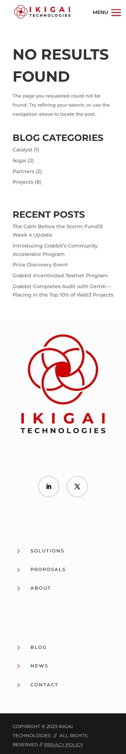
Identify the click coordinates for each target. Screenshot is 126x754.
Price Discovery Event (40, 264)
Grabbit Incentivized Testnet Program (60, 275)
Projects (23, 182)
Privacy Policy (63, 744)
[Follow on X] (77, 486)
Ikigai (19, 160)
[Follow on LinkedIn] (48, 486)
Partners (23, 171)
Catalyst (23, 150)
